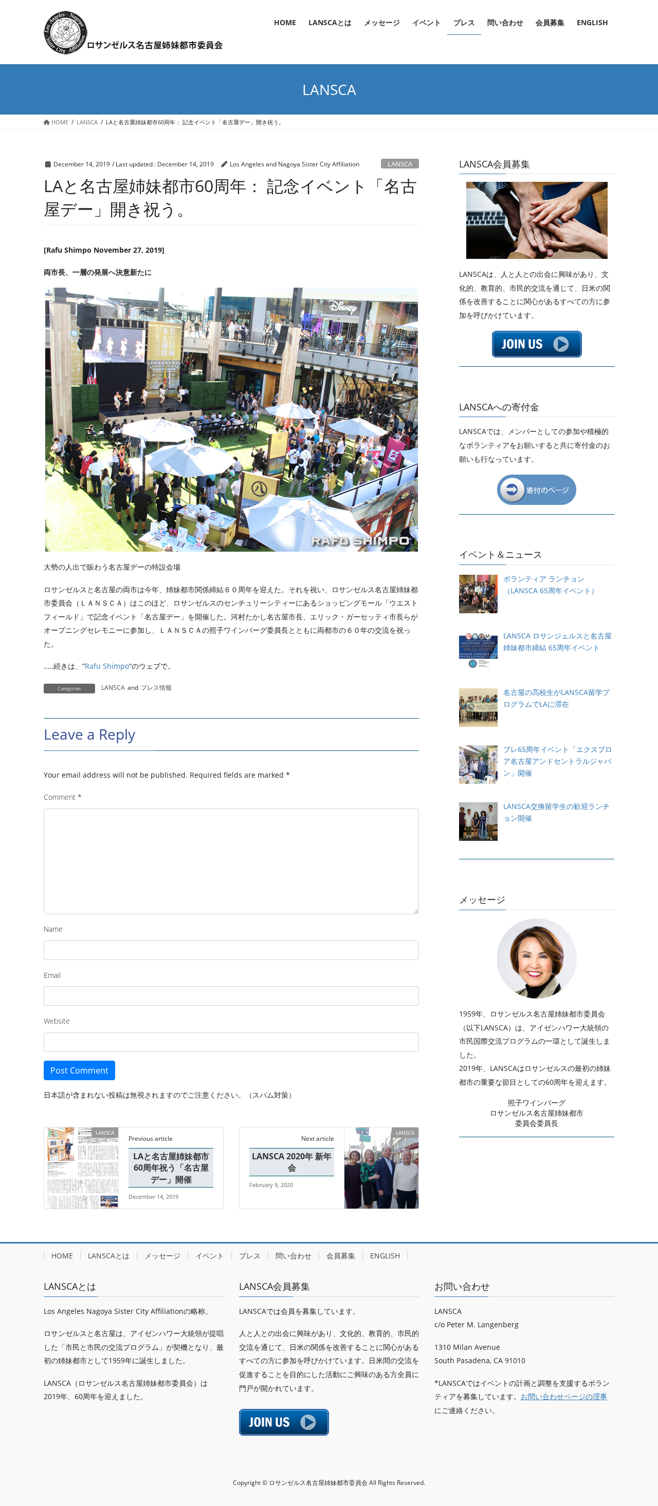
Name (53, 929)
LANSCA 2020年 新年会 (292, 1162)
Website (57, 1021)
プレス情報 (156, 688)
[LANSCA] (81, 1165)
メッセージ (162, 1255)
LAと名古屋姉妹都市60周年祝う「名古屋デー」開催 (171, 1168)
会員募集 (340, 1255)
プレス (250, 1255)
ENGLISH (385, 1255)
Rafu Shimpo (107, 666)
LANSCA (400, 163)
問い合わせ (294, 1255)
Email (52, 975)
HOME (62, 1255)
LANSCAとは (109, 1255)
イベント (209, 1255)
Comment (63, 797)
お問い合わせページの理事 (564, 1396)
